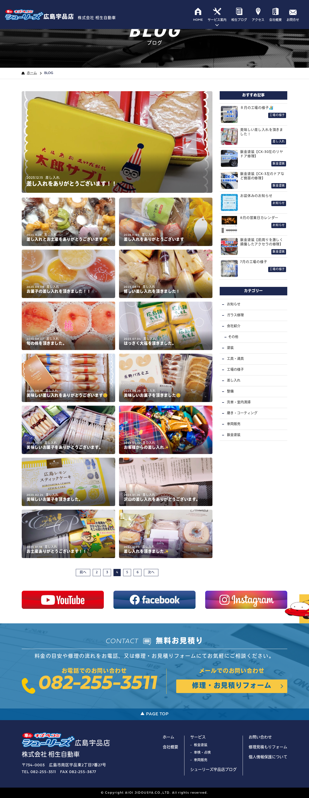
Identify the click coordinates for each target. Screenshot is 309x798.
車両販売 (233, 424)
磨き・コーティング (242, 413)
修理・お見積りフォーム (232, 686)
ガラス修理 (235, 315)
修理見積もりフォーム (268, 747)
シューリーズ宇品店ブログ (213, 770)
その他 (233, 337)
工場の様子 (235, 370)
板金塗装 (200, 745)
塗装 (230, 348)
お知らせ (233, 304)
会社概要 (170, 747)
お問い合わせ (260, 737)
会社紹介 (233, 326)
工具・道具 (235, 359)
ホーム (32, 73)
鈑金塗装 (233, 435)
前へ (83, 572)
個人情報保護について (268, 757)
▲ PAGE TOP (154, 714)
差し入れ (233, 380)
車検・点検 (202, 752)
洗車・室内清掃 (239, 402)
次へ (151, 572)
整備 (230, 391)
